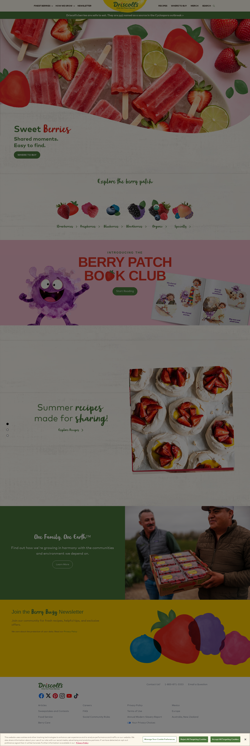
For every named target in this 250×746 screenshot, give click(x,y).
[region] (125, 739)
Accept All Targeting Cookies (225, 739)
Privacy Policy (82, 743)
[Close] (245, 739)
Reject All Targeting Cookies (193, 739)
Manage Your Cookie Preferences (159, 739)
